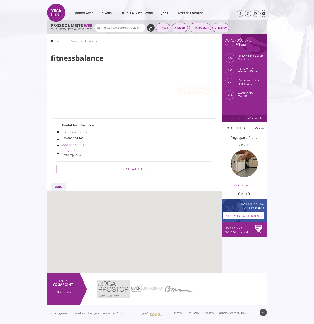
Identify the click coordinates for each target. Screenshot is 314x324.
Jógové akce (84, 13)
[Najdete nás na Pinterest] (248, 13)
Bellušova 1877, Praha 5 (76, 151)
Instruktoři (202, 28)
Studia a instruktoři (137, 13)
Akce (165, 28)
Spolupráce (193, 313)
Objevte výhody (65, 292)
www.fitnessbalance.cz (75, 144)
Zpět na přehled (135, 169)
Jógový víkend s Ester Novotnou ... (244, 57)
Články (107, 13)
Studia (181, 28)
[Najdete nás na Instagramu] (256, 13)
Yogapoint (59, 41)
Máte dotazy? (236, 230)
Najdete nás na (252, 206)
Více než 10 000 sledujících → (244, 215)
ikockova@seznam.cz (74, 132)
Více (257, 128)
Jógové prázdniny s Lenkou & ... (243, 82)
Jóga (165, 13)
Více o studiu (242, 185)
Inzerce (178, 313)
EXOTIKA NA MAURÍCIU (239, 94)
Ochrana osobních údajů (233, 313)
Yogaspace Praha (244, 137)
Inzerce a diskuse (190, 13)
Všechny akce (256, 118)
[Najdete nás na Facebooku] (240, 13)
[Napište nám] (263, 13)
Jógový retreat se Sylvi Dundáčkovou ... (244, 69)
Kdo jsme (209, 313)
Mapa (58, 187)
